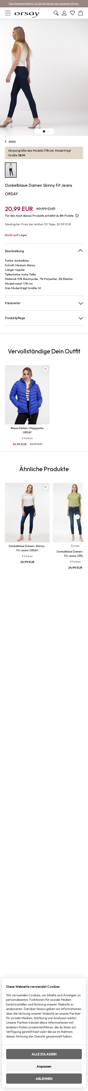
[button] (44, 131)
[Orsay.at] (27, 13)
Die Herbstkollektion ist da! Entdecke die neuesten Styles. (44, 3)
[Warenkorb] (80, 13)
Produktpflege (15, 318)
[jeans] (6, 141)
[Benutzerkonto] (64, 13)
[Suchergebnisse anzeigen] (56, 13)
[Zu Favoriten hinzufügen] (45, 369)
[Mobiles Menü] (8, 13)
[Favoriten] (72, 13)
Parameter (12, 303)
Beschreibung (14, 251)
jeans (12, 141)
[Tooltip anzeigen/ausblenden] (77, 215)
